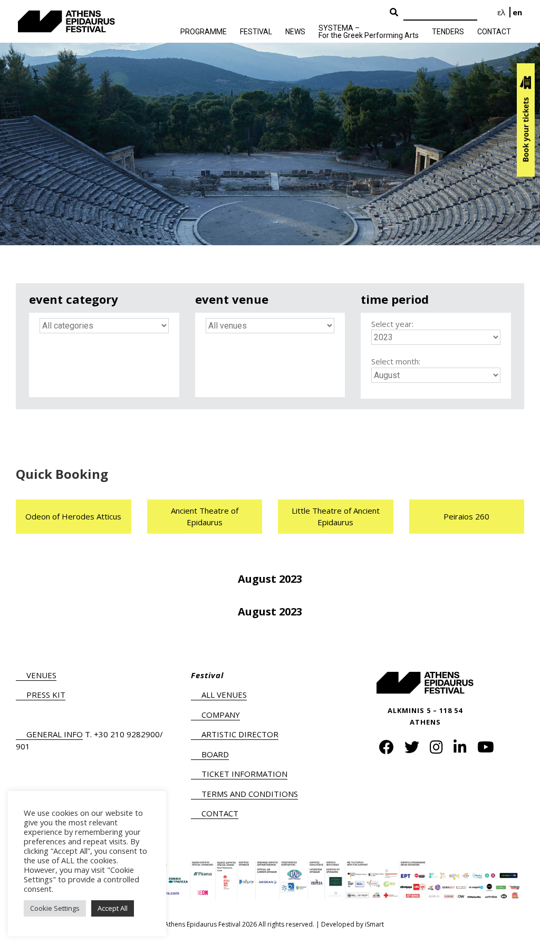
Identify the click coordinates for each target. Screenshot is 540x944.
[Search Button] (394, 12)
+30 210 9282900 (127, 734)
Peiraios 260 (466, 516)
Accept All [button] (113, 908)
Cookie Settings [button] (55, 908)
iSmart (374, 924)
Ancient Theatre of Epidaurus (204, 516)
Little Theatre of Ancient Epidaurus (336, 516)
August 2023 (270, 579)
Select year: (392, 324)
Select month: (395, 361)
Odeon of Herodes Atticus (73, 516)
